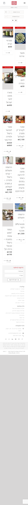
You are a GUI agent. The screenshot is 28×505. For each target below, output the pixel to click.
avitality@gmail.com (14, 333)
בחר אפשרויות (9, 199)
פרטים (19, 62)
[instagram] (19, 339)
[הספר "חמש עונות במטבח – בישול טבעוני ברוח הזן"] (7, 214)
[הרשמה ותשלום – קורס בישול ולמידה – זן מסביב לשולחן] (7, 160)
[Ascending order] (5, 12)
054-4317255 (17, 336)
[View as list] (15, 20)
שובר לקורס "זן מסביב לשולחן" (20, 131)
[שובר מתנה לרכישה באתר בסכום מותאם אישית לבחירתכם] (20, 160)
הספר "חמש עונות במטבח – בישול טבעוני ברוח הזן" (8, 239)
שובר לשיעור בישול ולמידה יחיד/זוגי (8, 133)
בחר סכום (21, 146)
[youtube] (15, 339)
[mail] (6, 339)
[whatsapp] (9, 339)
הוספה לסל (21, 240)
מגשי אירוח (21, 54)
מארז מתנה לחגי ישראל (9, 97)
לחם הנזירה (21, 82)
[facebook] (22, 339)
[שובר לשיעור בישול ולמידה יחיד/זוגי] (7, 119)
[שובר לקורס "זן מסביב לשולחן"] (20, 119)
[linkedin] (12, 339)
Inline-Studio (12, 353)
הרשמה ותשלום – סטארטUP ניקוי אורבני (19, 222)
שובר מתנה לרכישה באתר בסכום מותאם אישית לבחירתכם (19, 180)
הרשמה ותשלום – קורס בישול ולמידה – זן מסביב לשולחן (8, 177)
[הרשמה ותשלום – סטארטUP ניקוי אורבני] (20, 207)
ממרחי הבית (9, 42)
